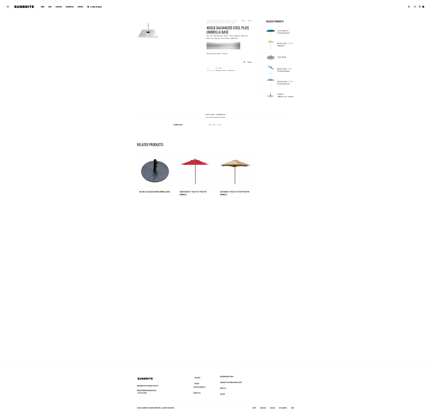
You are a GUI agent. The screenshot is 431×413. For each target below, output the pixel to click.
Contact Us (197, 393)
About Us (223, 388)
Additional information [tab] (215, 115)
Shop (50, 7)
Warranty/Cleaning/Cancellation (231, 382)
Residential (70, 7)
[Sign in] (409, 6)
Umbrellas (214, 21)
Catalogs (59, 7)
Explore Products (199, 387)
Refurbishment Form (226, 376)
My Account (283, 408)
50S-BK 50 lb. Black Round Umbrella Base (154, 191)
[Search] (415, 7)
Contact (80, 7)
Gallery (222, 394)
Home (42, 7)
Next (249, 21)
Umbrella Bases (225, 21)
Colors (196, 383)
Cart (292, 408)
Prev (243, 21)
